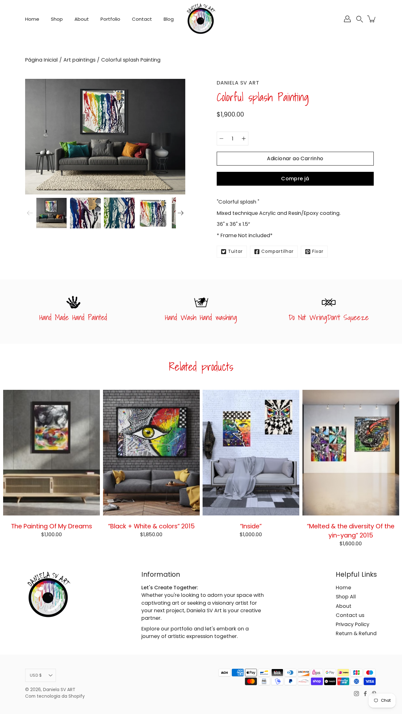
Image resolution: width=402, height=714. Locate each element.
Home (32, 19)
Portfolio (110, 19)
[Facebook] (365, 693)
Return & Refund (356, 633)
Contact (142, 19)
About (81, 19)
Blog (169, 19)
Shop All (346, 596)
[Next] (180, 213)
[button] (359, 19)
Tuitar (235, 251)
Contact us (350, 615)
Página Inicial (41, 59)
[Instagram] (356, 693)
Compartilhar (277, 251)
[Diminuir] (221, 138)
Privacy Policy (352, 624)
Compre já (295, 178)
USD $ (36, 675)
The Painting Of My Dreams (51, 526)
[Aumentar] (243, 138)
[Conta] (347, 19)
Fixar (317, 251)
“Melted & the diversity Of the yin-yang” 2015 (350, 531)
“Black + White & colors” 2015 (151, 526)
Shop (57, 19)
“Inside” (251, 526)
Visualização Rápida (51, 452)
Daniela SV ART (59, 690)
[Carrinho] (372, 19)
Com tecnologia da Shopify (55, 696)
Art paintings (79, 59)
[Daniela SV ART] (201, 19)
